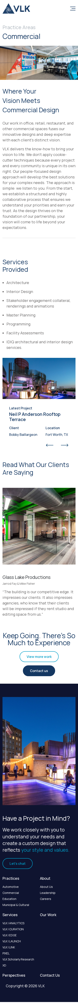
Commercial (10, 893)
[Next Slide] (65, 445)
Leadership (48, 893)
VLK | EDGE (9, 935)
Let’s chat (18, 863)
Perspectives (13, 975)
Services (9, 914)
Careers (45, 899)
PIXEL (6, 953)
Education (9, 899)
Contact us (39, 670)
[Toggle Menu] (72, 8)
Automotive (10, 887)
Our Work (48, 914)
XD (4, 965)
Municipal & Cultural (15, 905)
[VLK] (16, 8)
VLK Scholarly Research (18, 959)
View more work (39, 656)
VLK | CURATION (13, 929)
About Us (46, 887)
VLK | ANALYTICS (13, 923)
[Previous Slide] (50, 445)
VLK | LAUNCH (11, 941)
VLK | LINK (8, 947)
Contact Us (50, 975)
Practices (10, 878)
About (45, 878)
